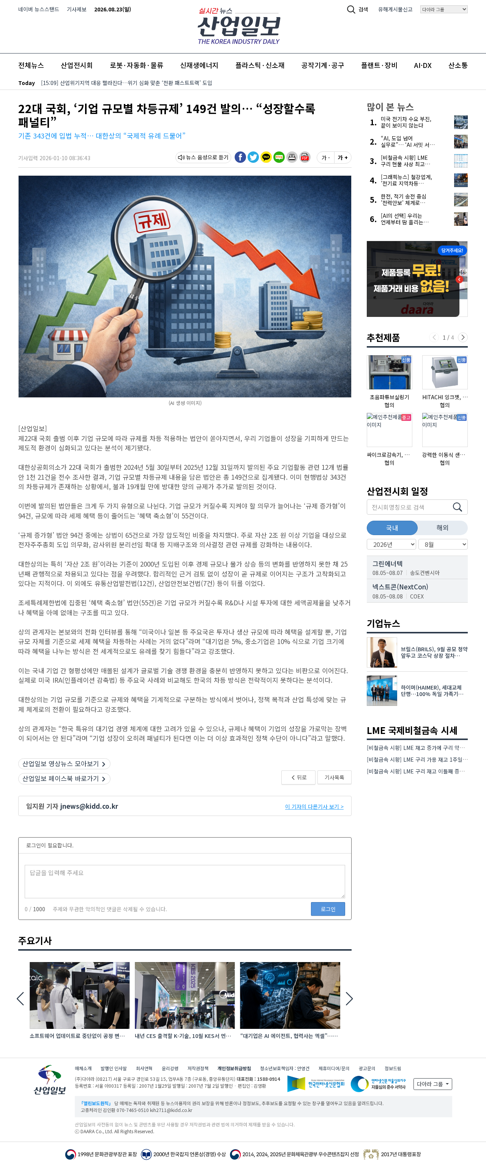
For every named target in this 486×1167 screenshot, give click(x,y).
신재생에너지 (199, 65)
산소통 (458, 65)
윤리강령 (170, 1068)
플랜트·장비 (379, 65)
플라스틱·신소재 (260, 65)
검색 (363, 9)
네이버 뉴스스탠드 (38, 9)
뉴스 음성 (196, 157)
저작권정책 (198, 1068)
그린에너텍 (387, 563)
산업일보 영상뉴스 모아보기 (60, 763)
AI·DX (423, 65)
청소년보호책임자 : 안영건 (284, 1068)
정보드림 (393, 1068)
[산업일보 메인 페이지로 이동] (239, 25)
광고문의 (367, 1068)
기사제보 (77, 9)
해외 (443, 527)
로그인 (328, 909)
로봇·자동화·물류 (136, 65)
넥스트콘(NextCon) (400, 586)
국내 (392, 527)
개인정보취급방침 (234, 1068)
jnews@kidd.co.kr (89, 806)
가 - (326, 157)
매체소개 (83, 1068)
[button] (292, 157)
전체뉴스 (31, 65)
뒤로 (301, 777)
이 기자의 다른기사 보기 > (314, 806)
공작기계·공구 (322, 65)
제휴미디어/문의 (334, 1068)
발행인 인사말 (114, 1068)
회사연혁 (144, 1068)
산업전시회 (77, 65)
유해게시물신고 (395, 9)
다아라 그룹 (431, 1084)
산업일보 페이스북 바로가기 (60, 778)
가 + (343, 157)
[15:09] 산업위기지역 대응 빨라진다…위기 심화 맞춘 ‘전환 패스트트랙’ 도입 (126, 83)
